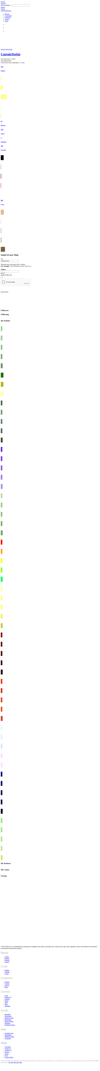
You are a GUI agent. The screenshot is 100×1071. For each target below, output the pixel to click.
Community (8, 16)
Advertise (8, 1047)
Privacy (7, 1052)
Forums (7, 982)
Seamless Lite (9, 1033)
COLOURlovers (6, 11)
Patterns (3, 125)
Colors (2, 133)
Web (6, 1004)
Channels (7, 17)
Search (3, 7)
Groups (7, 984)
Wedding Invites (10, 1025)
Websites (7, 1023)
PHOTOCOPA (9, 1037)
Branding (7, 1014)
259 (2, 129)
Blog (6, 987)
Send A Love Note (6, 49)
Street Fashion (9, 1021)
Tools (6, 21)
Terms (6, 1054)
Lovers (7, 985)
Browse (7, 14)
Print (6, 1002)
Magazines (8, 1019)
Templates (3, 142)
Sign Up (3, 3)
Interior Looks (9, 1018)
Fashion (7, 999)
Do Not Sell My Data (15, 1062)
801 (2, 200)
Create (3, 9)
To (2, 259)
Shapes (7, 962)
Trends (7, 19)
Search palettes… (6, 5)
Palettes (3, 71)
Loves (2, 204)
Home (6, 1001)
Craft (6, 995)
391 (2, 146)
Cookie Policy (9, 1057)
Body (3, 273)
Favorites (3, 150)
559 (2, 67)
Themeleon (8, 1035)
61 (1, 121)
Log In (3, 1)
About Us (8, 1048)
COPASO (8, 1038)
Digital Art (8, 997)
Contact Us (8, 1050)
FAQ (6, 1055)
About (4, 1042)
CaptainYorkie (10, 54)
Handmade (8, 1016)
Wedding (7, 1006)
